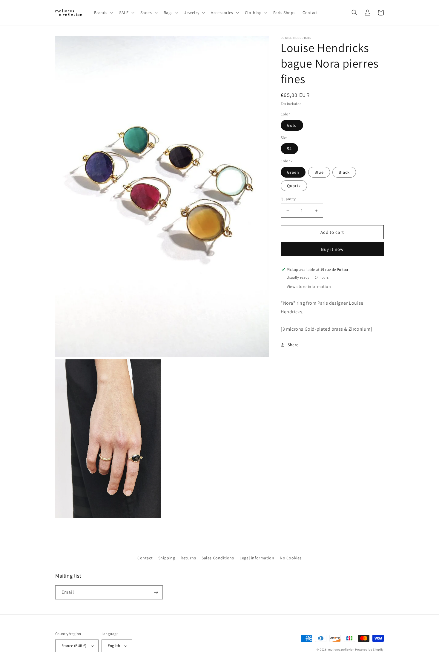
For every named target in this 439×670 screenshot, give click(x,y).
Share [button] (293, 344)
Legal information (257, 558)
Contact (145, 558)
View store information (309, 286)
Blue (319, 172)
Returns (188, 558)
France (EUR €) (74, 645)
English (114, 645)
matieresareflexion (341, 649)
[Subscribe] (155, 592)
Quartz (294, 185)
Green (293, 172)
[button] (103, 12)
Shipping (166, 558)
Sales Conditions (218, 558)
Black (344, 172)
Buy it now (332, 249)
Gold (292, 125)
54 (289, 148)
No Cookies (291, 558)
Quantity (288, 199)
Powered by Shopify (369, 649)
